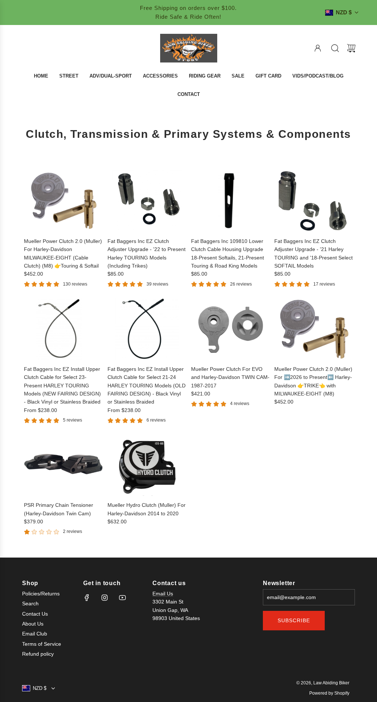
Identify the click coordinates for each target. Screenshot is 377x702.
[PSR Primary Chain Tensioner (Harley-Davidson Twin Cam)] (63, 465)
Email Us (162, 594)
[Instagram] (104, 598)
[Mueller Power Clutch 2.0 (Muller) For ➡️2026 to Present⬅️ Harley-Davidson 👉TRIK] (313, 329)
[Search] (335, 48)
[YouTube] (122, 598)
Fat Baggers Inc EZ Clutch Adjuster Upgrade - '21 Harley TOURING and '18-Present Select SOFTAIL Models (313, 253)
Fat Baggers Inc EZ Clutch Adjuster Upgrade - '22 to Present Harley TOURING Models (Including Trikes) (147, 253)
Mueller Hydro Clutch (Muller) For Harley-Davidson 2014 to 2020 (147, 509)
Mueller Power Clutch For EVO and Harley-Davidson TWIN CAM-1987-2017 (230, 377)
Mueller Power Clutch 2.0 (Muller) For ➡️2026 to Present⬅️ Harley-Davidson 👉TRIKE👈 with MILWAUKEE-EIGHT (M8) (313, 381)
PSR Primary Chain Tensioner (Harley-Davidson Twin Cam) (58, 509)
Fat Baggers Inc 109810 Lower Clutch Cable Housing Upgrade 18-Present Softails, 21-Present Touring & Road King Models (227, 253)
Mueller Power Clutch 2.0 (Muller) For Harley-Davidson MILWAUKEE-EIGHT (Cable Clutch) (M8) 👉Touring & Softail (63, 253)
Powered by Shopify (329, 693)
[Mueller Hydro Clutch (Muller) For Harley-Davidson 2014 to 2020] (147, 465)
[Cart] (351, 48)
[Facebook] (87, 598)
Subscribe (294, 620)
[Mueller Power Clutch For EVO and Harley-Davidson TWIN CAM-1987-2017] (230, 329)
